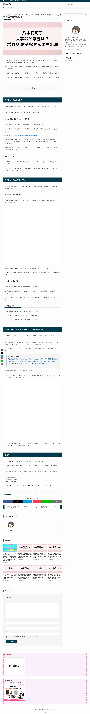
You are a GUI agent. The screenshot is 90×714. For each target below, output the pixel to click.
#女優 (13, 361)
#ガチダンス (33, 361)
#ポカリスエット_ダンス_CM (42, 359)
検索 (85, 14)
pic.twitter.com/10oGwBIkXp (48, 361)
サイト (7, 631)
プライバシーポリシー (50, 709)
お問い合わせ (42, 709)
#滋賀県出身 (26, 359)
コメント (8, 602)
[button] (8, 501)
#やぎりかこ (20, 359)
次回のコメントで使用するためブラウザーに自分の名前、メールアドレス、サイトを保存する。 (28, 636)
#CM (29, 361)
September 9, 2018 (40, 363)
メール (8, 626)
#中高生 (25, 361)
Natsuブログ (8, 4)
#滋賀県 (39, 361)
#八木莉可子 (13, 359)
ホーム (36, 709)
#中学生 (17, 361)
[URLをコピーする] (57, 501)
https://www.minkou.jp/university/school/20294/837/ (27, 135)
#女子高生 (32, 359)
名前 (7, 620)
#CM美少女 (53, 359)
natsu (10, 530)
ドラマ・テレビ (7, 19)
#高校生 (21, 361)
